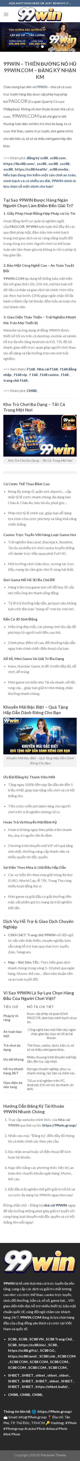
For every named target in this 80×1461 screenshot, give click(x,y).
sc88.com (58, 158)
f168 (64, 374)
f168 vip (20, 374)
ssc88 (41, 163)
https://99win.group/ (55, 1411)
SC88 (12, 1339)
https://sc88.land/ (22, 1356)
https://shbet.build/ (52, 1386)
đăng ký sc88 (37, 158)
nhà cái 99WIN (55, 1205)
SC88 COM (67, 1356)
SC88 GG (47, 1350)
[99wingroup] (40, 14)
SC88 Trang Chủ (59, 1339)
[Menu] (6, 14)
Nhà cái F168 (47, 369)
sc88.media (59, 169)
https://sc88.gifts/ (23, 1350)
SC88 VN (36, 1339)
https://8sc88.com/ (19, 163)
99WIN (42, 87)
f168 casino (49, 374)
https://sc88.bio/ (32, 1345)
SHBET (14, 1375)
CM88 (31, 390)
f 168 (33, 374)
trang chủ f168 (15, 380)
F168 (31, 369)
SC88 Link (47, 1356)
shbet (40, 1375)
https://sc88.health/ (31, 169)
